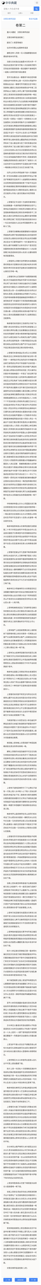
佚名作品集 (33, 19)
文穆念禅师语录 (9, 19)
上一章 (7, 1280)
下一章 (33, 1280)
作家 (31, 13)
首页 (9, 13)
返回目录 (20, 1280)
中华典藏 (11, 3)
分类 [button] (19, 13)
